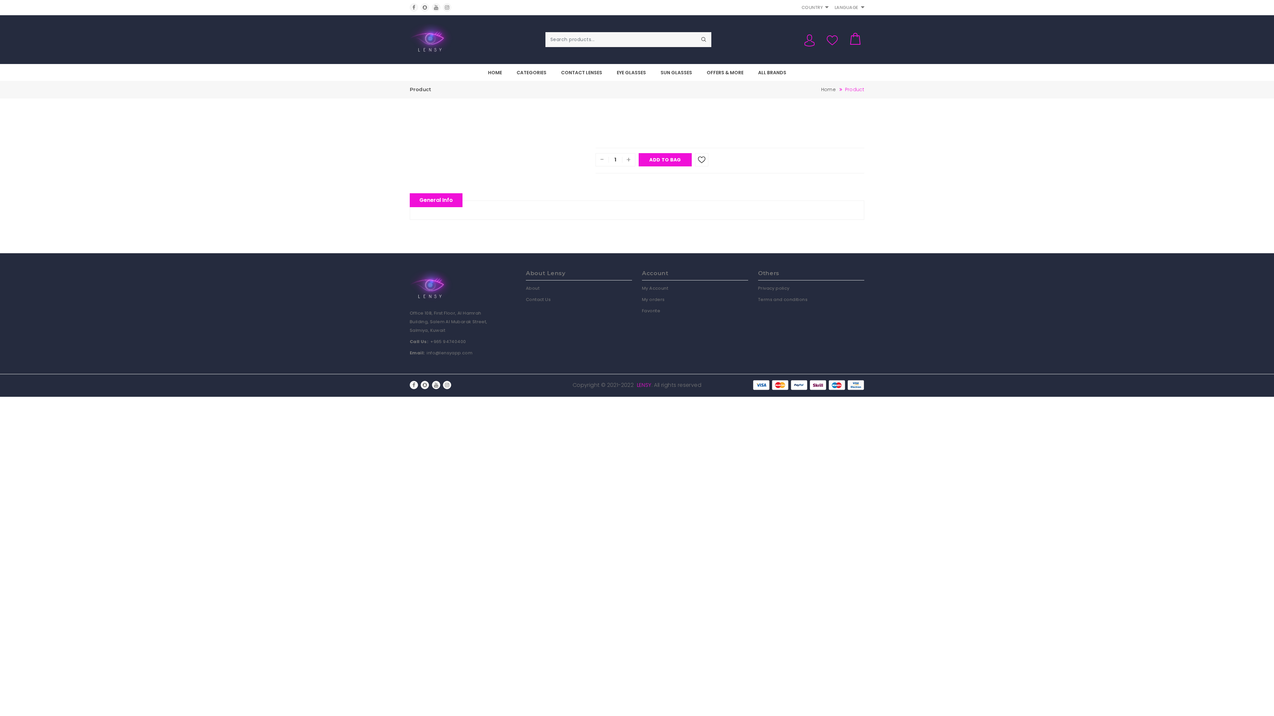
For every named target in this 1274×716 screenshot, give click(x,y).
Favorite (651, 311)
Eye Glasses (631, 72)
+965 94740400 (448, 341)
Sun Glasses (676, 72)
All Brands (772, 72)
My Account (655, 288)
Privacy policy (774, 288)
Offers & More (725, 72)
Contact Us (538, 299)
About (532, 288)
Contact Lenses (581, 72)
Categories (531, 72)
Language (847, 7)
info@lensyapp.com (449, 353)
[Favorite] (701, 159)
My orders (653, 299)
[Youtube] (436, 7)
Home (495, 72)
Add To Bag (665, 159)
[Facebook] (414, 7)
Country (812, 7)
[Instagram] (447, 7)
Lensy (644, 385)
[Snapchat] (425, 7)
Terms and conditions (783, 299)
